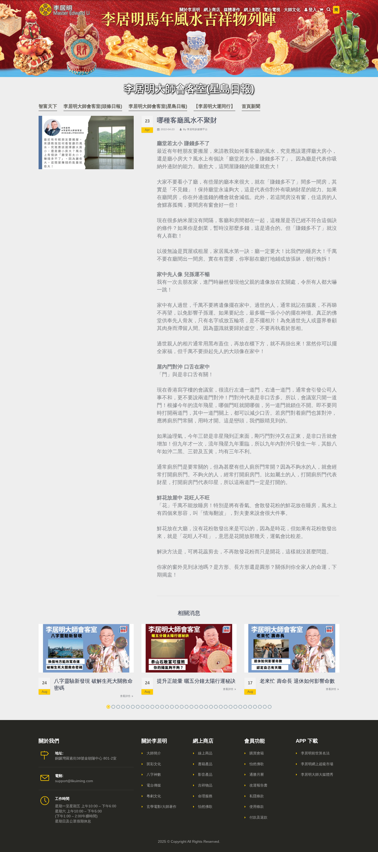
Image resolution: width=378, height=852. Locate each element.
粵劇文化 (154, 796)
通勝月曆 (256, 774)
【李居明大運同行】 (214, 106)
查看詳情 (125, 696)
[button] (108, 706)
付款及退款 (258, 817)
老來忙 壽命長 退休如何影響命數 (297, 681)
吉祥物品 (205, 785)
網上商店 (212, 9)
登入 (313, 9)
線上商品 (205, 753)
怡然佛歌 (205, 806)
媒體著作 (232, 9)
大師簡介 (154, 753)
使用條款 (256, 806)
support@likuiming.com (74, 781)
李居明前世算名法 (315, 753)
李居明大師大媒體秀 (317, 774)
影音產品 (205, 774)
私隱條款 (256, 796)
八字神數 (154, 774)
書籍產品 (205, 764)
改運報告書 (258, 785)
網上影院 (252, 9)
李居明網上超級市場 (317, 764)
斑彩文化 (154, 764)
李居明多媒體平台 (197, 129)
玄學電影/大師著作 (161, 806)
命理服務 (205, 796)
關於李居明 (189, 9)
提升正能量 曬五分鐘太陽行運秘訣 (196, 681)
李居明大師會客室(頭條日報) (93, 106)
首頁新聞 (251, 106)
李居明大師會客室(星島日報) (158, 106)
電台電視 (272, 9)
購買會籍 (256, 753)
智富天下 (48, 106)
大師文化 (292, 9)
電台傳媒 (154, 785)
